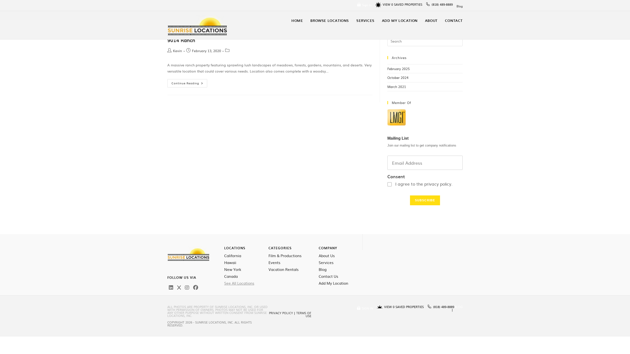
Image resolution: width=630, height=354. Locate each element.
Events (274, 262)
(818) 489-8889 (442, 4)
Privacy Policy (281, 313)
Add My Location (333, 283)
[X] (179, 287)
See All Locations (239, 283)
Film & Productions (284, 255)
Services (326, 262)
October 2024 (398, 77)
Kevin (177, 50)
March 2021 (396, 86)
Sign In (367, 5)
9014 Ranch (181, 40)
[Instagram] (187, 287)
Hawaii (230, 262)
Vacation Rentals (283, 269)
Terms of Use (303, 314)
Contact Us (328, 276)
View (388, 4)
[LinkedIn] (171, 287)
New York (232, 269)
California (232, 255)
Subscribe (425, 200)
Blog (460, 6)
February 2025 (398, 68)
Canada (231, 276)
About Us (327, 255)
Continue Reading (189, 82)
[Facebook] (195, 287)
